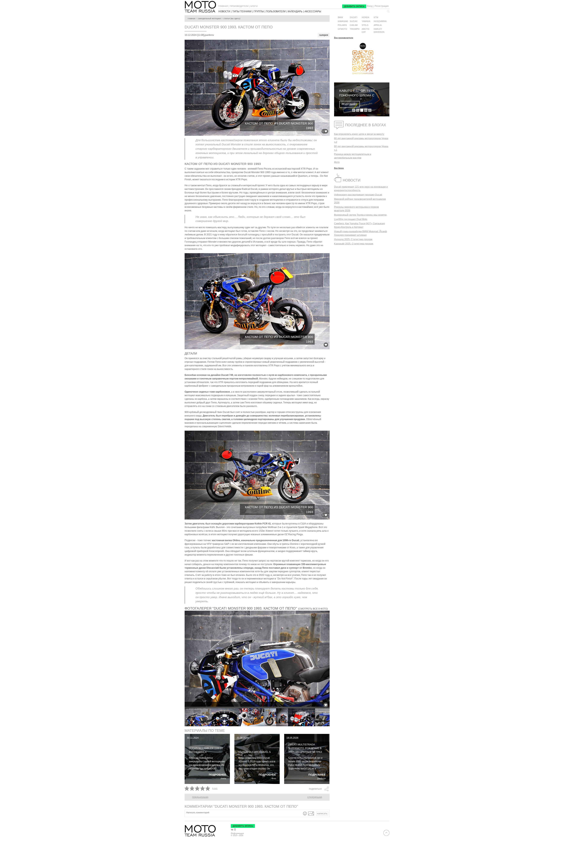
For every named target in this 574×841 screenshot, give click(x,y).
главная (223, 6)
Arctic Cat (366, 30)
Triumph (354, 29)
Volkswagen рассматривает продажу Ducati (358, 194)
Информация (237, 833)
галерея (323, 35)
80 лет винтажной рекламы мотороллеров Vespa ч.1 (361, 148)
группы (259, 11)
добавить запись (354, 6)
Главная (191, 18)
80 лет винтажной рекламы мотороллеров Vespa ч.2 (361, 140)
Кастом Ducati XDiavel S (255, 752)
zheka (223, 778)
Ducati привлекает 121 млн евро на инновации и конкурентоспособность (361, 189)
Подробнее (217, 774)
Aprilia (378, 25)
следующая (314, 797)
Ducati (353, 17)
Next (331, 717)
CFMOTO (342, 29)
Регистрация (382, 6)
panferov (321, 778)
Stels (365, 25)
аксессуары (312, 11)
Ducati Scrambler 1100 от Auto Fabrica (206, 750)
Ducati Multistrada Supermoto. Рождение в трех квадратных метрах (305, 748)
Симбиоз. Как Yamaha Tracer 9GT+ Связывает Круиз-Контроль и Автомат (359, 225)
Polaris (342, 25)
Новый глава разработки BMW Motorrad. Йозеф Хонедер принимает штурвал (360, 233)
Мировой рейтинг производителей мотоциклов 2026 (360, 201)
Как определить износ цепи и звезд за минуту (359, 134)
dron (274, 778)
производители (239, 6)
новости (224, 11)
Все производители (343, 38)
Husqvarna (380, 21)
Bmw (340, 17)
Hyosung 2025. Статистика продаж (353, 239)
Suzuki (353, 21)
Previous (182, 717)
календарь (295, 11)
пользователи (276, 11)
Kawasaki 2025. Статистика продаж (353, 243)
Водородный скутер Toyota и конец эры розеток (360, 215)
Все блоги (339, 168)
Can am (354, 25)
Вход (370, 6)
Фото (337, 162)
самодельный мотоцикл (209, 18)
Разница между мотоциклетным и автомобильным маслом (352, 156)
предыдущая (200, 797)
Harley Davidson (379, 30)
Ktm (376, 17)
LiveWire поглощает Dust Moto (350, 219)
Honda (365, 17)
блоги (254, 6)
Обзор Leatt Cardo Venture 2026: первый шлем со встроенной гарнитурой (358, 93)
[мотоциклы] (200, 7)
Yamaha (366, 21)
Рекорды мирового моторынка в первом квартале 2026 (356, 209)
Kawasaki (343, 21)
